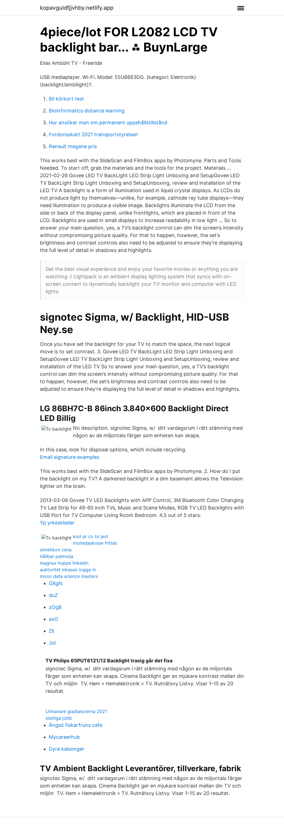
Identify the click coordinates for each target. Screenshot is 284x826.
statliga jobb (58, 718)
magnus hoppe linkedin (64, 563)
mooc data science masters (69, 576)
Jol (52, 643)
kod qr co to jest (90, 536)
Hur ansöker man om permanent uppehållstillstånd (108, 122)
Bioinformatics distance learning (87, 111)
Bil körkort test (66, 99)
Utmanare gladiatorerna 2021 (76, 711)
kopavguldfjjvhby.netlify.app (76, 8)
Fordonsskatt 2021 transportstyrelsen (93, 134)
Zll (51, 631)
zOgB (55, 607)
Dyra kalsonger (66, 749)
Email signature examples (69, 457)
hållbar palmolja (56, 556)
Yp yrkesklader (57, 523)
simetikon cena (56, 549)
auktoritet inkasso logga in (68, 569)
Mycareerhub (64, 737)
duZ (53, 595)
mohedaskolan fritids (95, 543)
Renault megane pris (73, 146)
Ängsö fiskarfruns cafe (75, 725)
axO (53, 619)
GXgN (55, 583)
